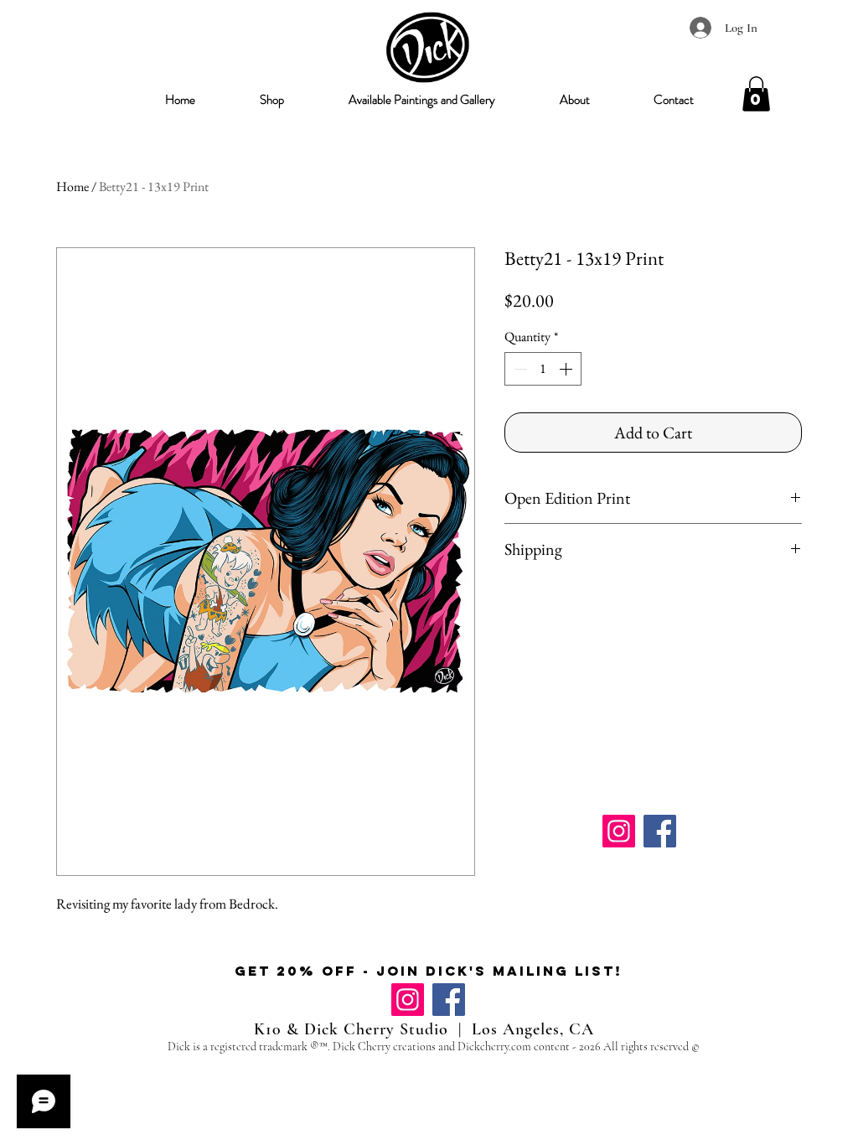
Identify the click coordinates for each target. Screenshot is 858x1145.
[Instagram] (618, 831)
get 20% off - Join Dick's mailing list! (429, 970)
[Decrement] (518, 369)
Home (72, 186)
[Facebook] (660, 831)
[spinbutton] (543, 369)
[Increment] (567, 369)
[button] (271, 100)
